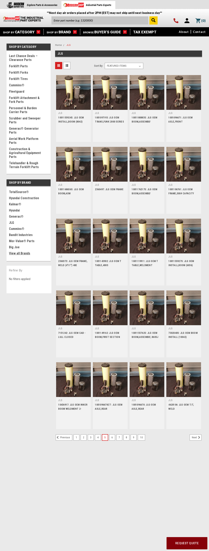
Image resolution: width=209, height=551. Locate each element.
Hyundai (14, 210)
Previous (65, 437)
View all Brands (19, 253)
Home (58, 45)
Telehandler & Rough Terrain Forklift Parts (24, 165)
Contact (199, 32)
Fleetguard (16, 91)
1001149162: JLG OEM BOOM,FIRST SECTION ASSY (107, 337)
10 (141, 437)
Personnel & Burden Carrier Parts (23, 110)
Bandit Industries (21, 235)
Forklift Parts (18, 66)
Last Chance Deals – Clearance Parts (23, 58)
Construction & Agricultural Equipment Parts (25, 153)
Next (195, 437)
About (184, 32)
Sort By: (98, 65)
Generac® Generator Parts (24, 130)
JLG (11, 223)
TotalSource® (19, 192)
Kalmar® (15, 204)
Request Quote (187, 543)
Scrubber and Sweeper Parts (25, 120)
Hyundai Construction (24, 198)
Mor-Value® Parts (21, 241)
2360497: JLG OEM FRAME (109, 189)
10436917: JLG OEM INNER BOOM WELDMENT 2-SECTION (72, 408)
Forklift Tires (18, 79)
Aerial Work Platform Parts (23, 141)
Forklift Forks (18, 72)
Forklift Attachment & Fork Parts (24, 100)
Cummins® (16, 85)
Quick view (73, 106)
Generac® (16, 216)
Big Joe (14, 247)
